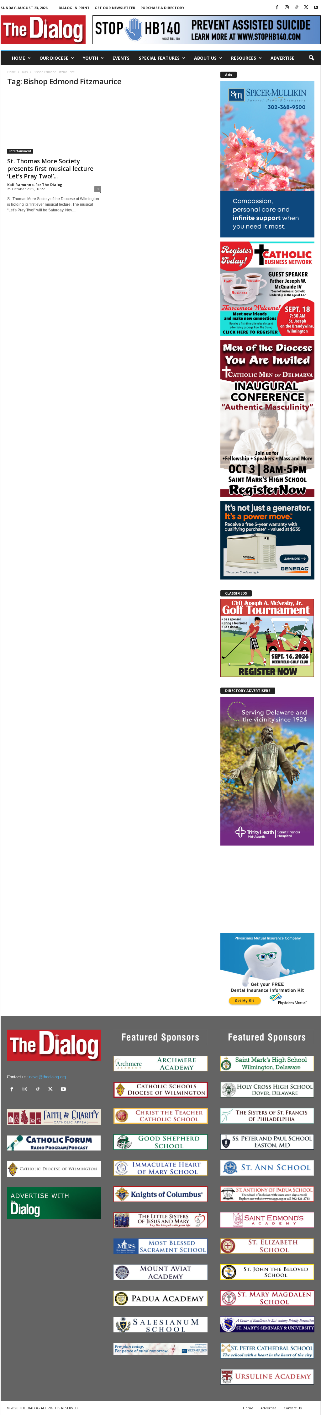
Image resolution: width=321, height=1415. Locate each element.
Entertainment (20, 151)
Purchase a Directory (162, 7)
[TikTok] (296, 7)
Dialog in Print (74, 7)
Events (121, 58)
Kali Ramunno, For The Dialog (34, 184)
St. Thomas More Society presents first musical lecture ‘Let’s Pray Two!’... (50, 168)
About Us (205, 58)
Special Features (159, 58)
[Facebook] (277, 7)
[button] (311, 58)
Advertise (282, 58)
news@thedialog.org (47, 1077)
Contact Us (293, 1408)
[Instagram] (287, 7)
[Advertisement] (267, 889)
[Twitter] (306, 7)
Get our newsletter (115, 7)
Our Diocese (53, 58)
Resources (243, 58)
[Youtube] (316, 7)
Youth (90, 58)
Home (18, 58)
